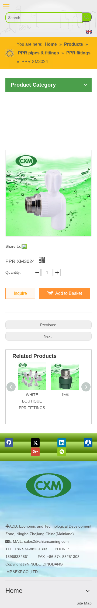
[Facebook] (9, 442)
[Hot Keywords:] (87, 17)
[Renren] (88, 442)
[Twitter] (35, 442)
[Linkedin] (61, 442)
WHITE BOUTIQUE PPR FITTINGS (32, 401)
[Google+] (35, 451)
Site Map (84, 603)
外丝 (65, 395)
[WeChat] (61, 451)
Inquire (20, 293)
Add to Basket (68, 293)
